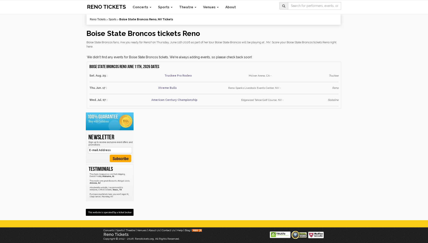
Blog (187, 230)
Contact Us (168, 230)
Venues (209, 7)
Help (180, 230)
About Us (154, 230)
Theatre (186, 7)
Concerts (141, 7)
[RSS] (197, 230)
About (230, 7)
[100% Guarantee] (110, 121)
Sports (164, 7)
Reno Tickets (98, 19)
